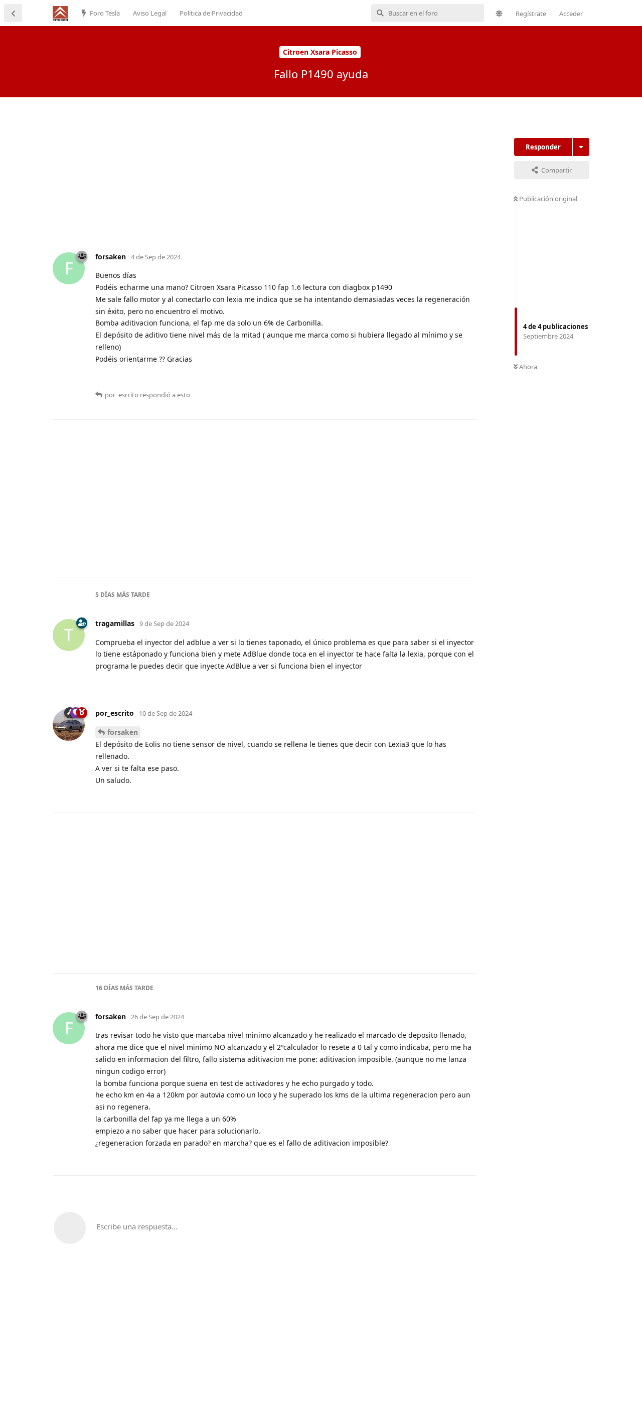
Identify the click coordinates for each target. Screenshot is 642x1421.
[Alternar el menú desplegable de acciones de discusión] (581, 147)
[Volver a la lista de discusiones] (13, 13)
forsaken (122, 732)
